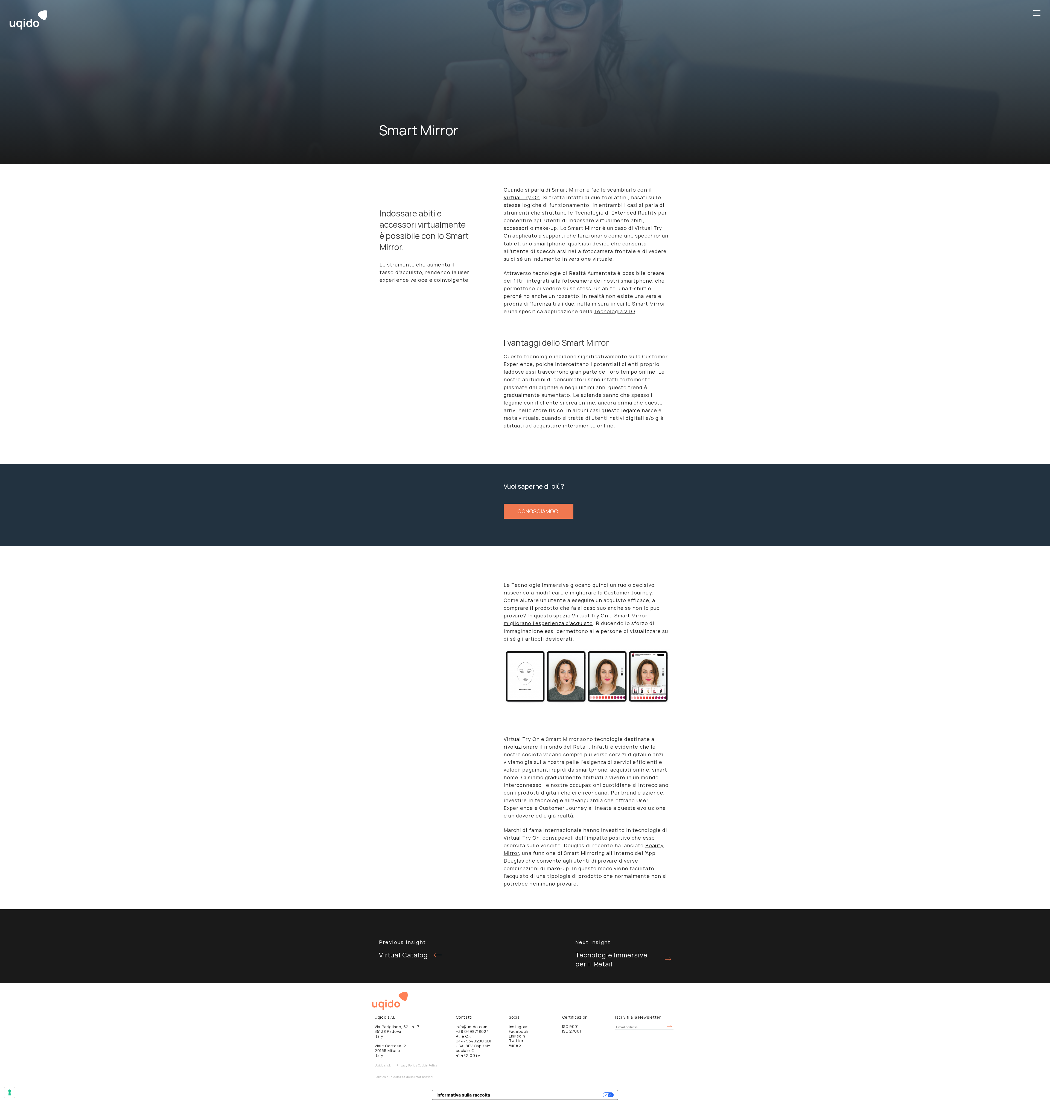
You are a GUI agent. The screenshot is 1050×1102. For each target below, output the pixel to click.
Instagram (519, 1026)
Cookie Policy (428, 1065)
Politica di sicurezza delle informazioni (404, 1077)
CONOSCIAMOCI (538, 511)
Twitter (516, 1040)
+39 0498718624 (472, 1031)
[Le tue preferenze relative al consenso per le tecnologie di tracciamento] (9, 1092)
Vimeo (515, 1045)
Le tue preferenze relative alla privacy (549, 1095)
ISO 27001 (572, 1031)
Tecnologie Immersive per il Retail (611, 959)
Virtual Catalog (403, 954)
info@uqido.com (472, 1026)
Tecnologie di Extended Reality (615, 212)
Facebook (518, 1031)
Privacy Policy (406, 1065)
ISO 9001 (570, 1026)
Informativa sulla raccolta (463, 1095)
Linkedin (517, 1036)
